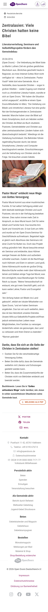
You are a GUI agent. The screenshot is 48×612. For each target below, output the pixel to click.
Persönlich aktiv (23, 470)
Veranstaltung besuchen (23, 488)
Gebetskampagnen (23, 530)
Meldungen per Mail (23, 547)
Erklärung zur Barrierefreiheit (24, 586)
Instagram (11, 594)
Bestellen (23, 537)
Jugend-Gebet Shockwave (23, 509)
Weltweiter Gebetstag (23, 505)
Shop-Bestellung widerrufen (23, 555)
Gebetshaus (23, 526)
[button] (24, 417)
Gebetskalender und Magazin (23, 521)
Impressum (24, 575)
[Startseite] (18, 4)
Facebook (19, 594)
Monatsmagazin (23, 542)
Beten (23, 475)
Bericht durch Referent (23, 500)
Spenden (23, 480)
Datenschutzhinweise (26, 455)
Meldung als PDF (34, 402)
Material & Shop (23, 551)
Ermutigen (23, 484)
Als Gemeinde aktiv (23, 495)
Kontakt (24, 437)
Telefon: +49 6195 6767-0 (26, 447)
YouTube (28, 594)
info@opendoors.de (26, 451)
